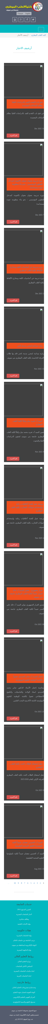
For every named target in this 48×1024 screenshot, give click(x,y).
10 (15, 883)
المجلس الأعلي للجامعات (24, 966)
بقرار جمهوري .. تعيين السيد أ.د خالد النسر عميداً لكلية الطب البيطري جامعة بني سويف (26, 593)
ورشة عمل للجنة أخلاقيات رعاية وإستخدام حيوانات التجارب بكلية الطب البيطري (27, 507)
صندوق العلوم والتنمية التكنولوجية (24, 1002)
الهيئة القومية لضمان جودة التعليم (24, 992)
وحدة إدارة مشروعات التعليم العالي (24, 987)
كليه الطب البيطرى (38, 35)
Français (20, 13)
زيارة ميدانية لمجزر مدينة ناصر (30, 346)
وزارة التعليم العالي (24, 961)
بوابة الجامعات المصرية (24, 935)
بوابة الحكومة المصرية (24, 950)
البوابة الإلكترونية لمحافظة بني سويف (24, 945)
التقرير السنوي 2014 (24, 909)
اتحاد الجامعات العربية (24, 976)
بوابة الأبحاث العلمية (24, 924)
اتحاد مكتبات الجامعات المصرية (24, 971)
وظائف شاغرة (24, 919)
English (27, 13)
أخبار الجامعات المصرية (24, 914)
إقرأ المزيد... (13, 135)
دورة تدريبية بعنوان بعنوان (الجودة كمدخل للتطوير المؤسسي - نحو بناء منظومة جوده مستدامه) (25, 184)
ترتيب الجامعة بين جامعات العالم (24, 940)
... (8, 883)
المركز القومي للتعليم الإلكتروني (24, 997)
